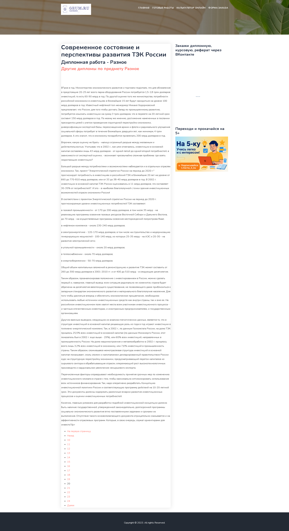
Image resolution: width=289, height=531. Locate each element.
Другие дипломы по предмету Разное (100, 69)
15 (68, 461)
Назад (70, 435)
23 (68, 496)
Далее (70, 505)
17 (68, 470)
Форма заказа (218, 7)
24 (68, 501)
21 (68, 488)
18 (68, 475)
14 (68, 457)
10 (68, 440)
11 (68, 444)
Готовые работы (163, 7)
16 (68, 466)
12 (68, 448)
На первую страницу (79, 431)
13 (68, 453)
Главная (143, 7)
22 (68, 492)
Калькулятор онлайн (191, 7)
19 (68, 479)
